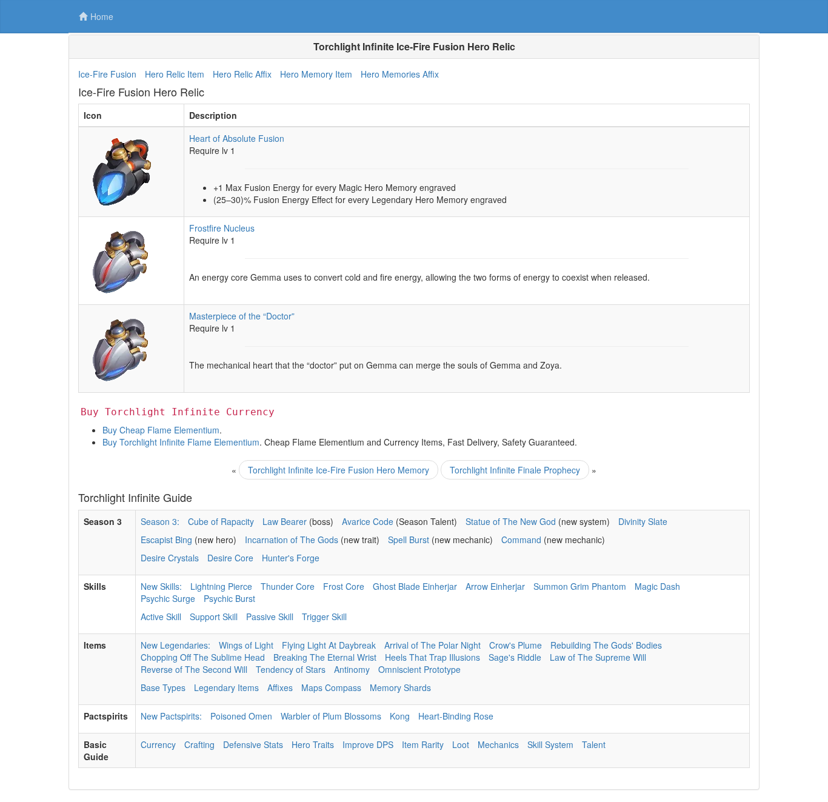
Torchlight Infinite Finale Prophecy (515, 470)
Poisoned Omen (241, 716)
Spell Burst (408, 539)
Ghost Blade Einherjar (415, 586)
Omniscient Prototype (419, 669)
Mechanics (498, 744)
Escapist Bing (166, 539)
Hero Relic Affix (242, 74)
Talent (594, 744)
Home (101, 16)
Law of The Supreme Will (598, 657)
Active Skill (161, 616)
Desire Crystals (170, 558)
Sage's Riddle (515, 657)
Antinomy (352, 669)
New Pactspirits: (171, 716)
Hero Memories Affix (400, 74)
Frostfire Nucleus (222, 228)
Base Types (163, 687)
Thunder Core (288, 586)
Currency (158, 744)
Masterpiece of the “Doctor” (242, 316)
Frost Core (343, 586)
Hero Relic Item (174, 74)
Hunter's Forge (290, 558)
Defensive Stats (253, 744)
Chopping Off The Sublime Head (203, 657)
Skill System (550, 744)
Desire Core (230, 558)
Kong (400, 716)
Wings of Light (246, 645)
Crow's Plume (515, 645)
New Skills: (161, 586)
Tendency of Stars (291, 669)
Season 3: (160, 521)
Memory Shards (400, 687)
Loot (460, 744)
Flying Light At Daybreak (329, 645)
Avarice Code (367, 521)
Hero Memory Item (316, 74)
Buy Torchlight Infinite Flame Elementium (180, 442)
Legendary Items (226, 687)
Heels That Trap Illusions (432, 657)
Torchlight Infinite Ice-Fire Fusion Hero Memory (338, 470)
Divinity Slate (642, 521)
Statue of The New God (511, 521)
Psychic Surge (168, 598)
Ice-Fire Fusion (107, 74)
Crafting (199, 744)
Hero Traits (313, 744)
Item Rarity (423, 744)
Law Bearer (284, 521)
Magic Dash (657, 586)
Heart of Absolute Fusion (236, 138)
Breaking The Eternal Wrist (324, 657)
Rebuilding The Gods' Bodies (606, 645)
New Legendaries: (175, 645)
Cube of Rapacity (221, 521)
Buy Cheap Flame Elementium (160, 430)
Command (521, 539)
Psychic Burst (229, 598)
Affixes (280, 687)
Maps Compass (331, 687)
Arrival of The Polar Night (432, 645)
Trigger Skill (324, 616)
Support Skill (214, 616)
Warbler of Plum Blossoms (331, 716)
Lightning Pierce (221, 586)
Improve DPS (367, 744)
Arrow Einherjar (495, 586)
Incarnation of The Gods (291, 539)
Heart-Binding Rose (455, 716)
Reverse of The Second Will (194, 669)
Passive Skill (269, 616)
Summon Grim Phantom (579, 586)
